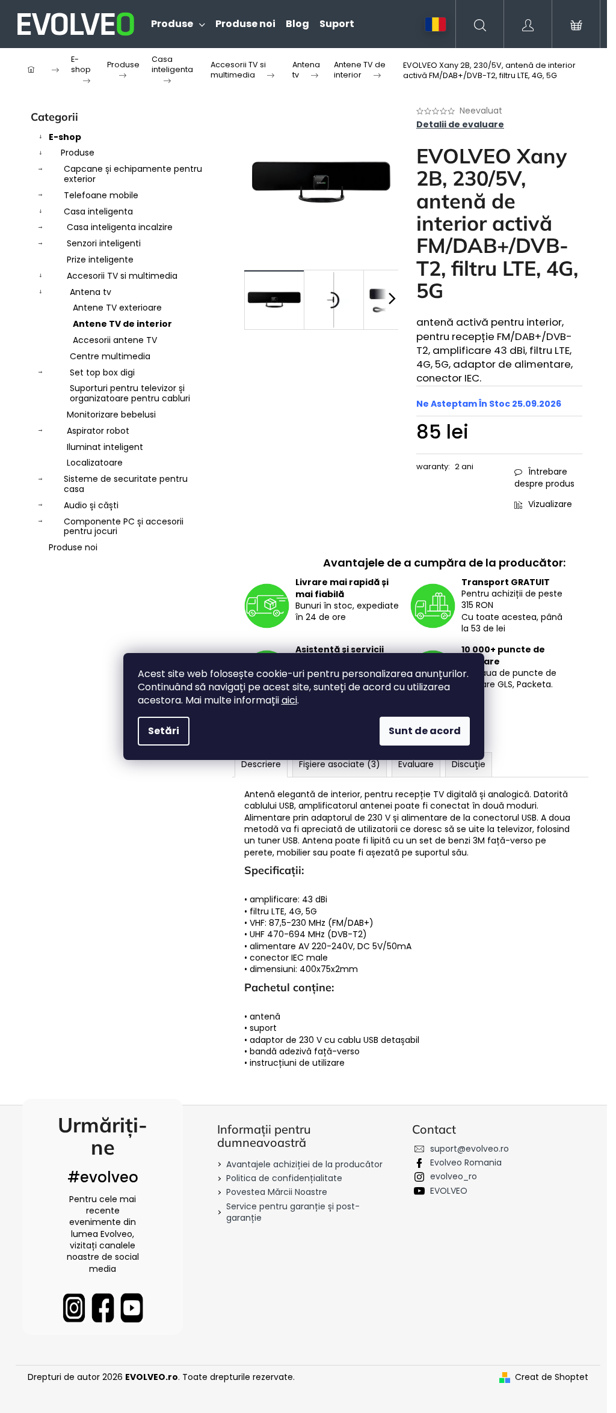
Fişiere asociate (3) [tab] (339, 764)
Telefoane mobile (101, 195)
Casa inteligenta (98, 211)
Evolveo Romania (466, 1162)
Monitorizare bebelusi (111, 415)
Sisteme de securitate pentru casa (126, 484)
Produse (77, 153)
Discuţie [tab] (468, 764)
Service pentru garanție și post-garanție (293, 1212)
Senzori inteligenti (104, 243)
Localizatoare (95, 463)
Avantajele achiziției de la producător (304, 1164)
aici (289, 700)
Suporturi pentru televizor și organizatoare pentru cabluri (130, 393)
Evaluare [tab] (416, 764)
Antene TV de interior (122, 324)
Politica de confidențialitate (284, 1178)
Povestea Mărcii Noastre (276, 1192)
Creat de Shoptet (551, 1377)
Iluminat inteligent (105, 447)
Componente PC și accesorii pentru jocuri (123, 526)
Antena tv (90, 292)
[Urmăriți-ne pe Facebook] (102, 1308)
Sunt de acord (425, 731)
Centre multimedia (110, 356)
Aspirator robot (98, 431)
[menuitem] (173, 24)
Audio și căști (91, 505)
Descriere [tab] (261, 764)
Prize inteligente (100, 260)
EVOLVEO (448, 1191)
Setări (163, 731)
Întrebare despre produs (544, 478)
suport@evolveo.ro (469, 1149)
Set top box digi (102, 372)
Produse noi (73, 547)
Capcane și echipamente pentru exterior (133, 174)
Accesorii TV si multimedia (122, 276)
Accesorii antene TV (115, 340)
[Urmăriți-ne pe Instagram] (74, 1308)
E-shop (65, 137)
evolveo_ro (453, 1176)
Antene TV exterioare (117, 308)
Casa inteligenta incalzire (120, 227)
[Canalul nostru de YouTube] (131, 1308)
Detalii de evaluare (460, 124)
